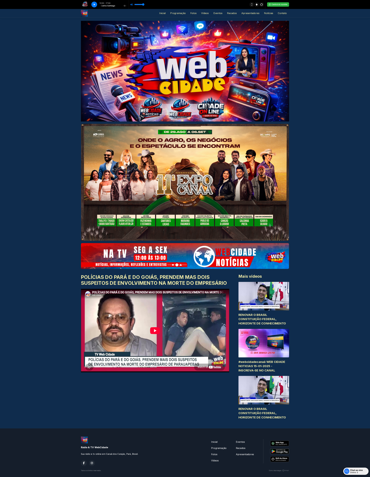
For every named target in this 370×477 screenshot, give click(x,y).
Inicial (162, 13)
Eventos (218, 13)
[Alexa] (261, 4)
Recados (232, 13)
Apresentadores (250, 13)
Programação (178, 13)
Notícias (268, 13)
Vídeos (205, 13)
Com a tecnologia (275, 470)
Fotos (193, 13)
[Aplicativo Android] (257, 4)
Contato (282, 13)
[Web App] (252, 4)
